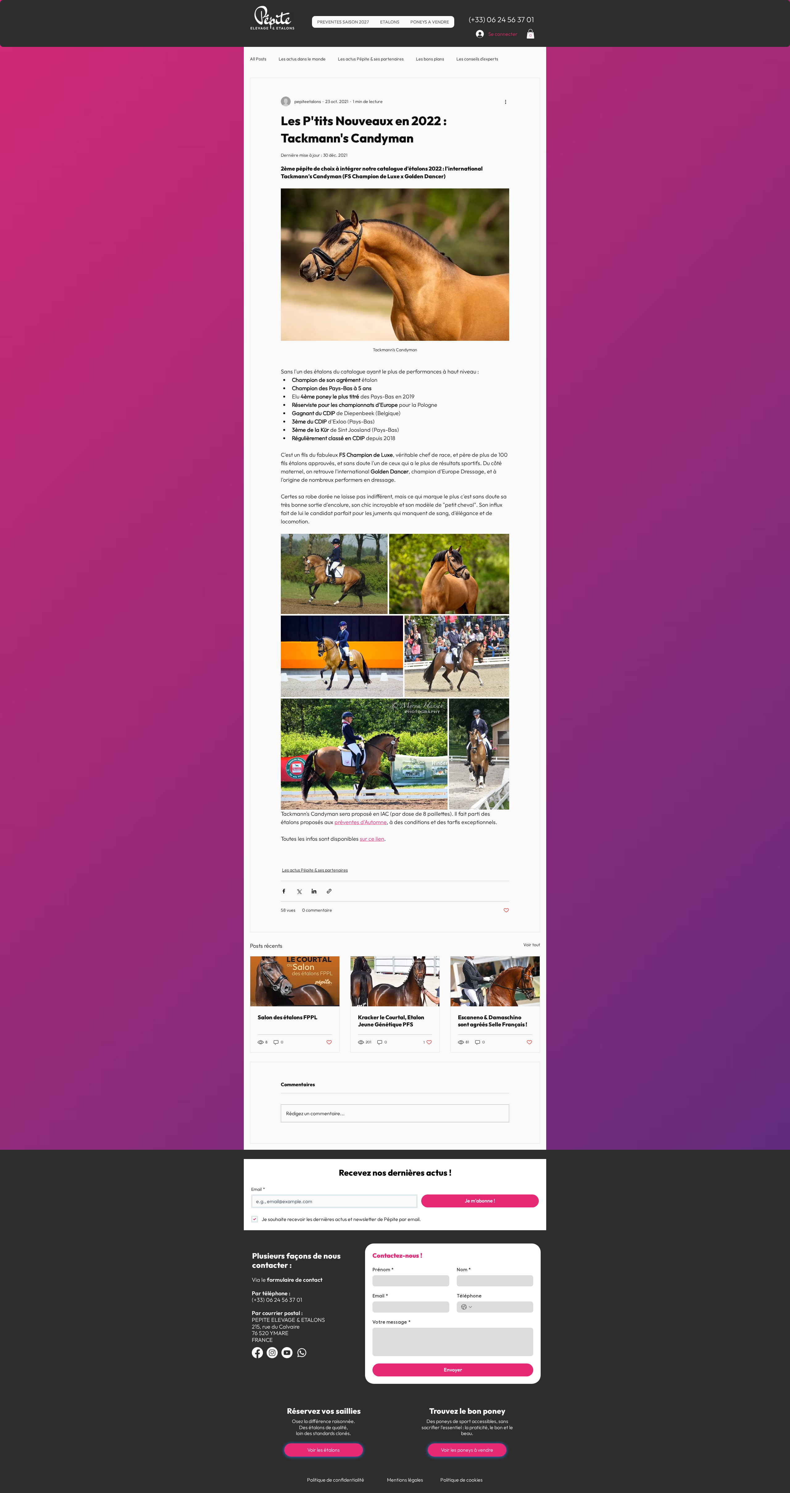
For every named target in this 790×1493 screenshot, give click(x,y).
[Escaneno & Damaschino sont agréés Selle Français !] (495, 981)
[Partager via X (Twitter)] (299, 891)
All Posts (258, 59)
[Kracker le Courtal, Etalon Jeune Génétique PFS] (395, 981)
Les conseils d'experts (477, 59)
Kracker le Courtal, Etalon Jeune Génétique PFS (391, 1021)
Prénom (382, 1270)
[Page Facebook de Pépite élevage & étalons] (257, 1352)
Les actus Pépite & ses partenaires (371, 59)
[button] (530, 34)
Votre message (391, 1322)
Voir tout (531, 944)
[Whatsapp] (301, 1352)
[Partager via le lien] (329, 891)
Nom (464, 1270)
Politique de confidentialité (335, 1480)
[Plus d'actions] (505, 101)
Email (258, 1189)
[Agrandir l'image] (334, 574)
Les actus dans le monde (302, 59)
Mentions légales (405, 1480)
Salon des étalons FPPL (287, 1017)
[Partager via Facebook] (284, 891)
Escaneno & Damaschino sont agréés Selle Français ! (492, 1021)
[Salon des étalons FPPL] (294, 981)
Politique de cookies (461, 1480)
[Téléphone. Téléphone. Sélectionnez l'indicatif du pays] (466, 1307)
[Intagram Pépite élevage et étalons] (272, 1352)
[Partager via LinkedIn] (314, 891)
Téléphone (469, 1296)
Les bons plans (430, 59)
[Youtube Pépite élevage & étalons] (287, 1352)
